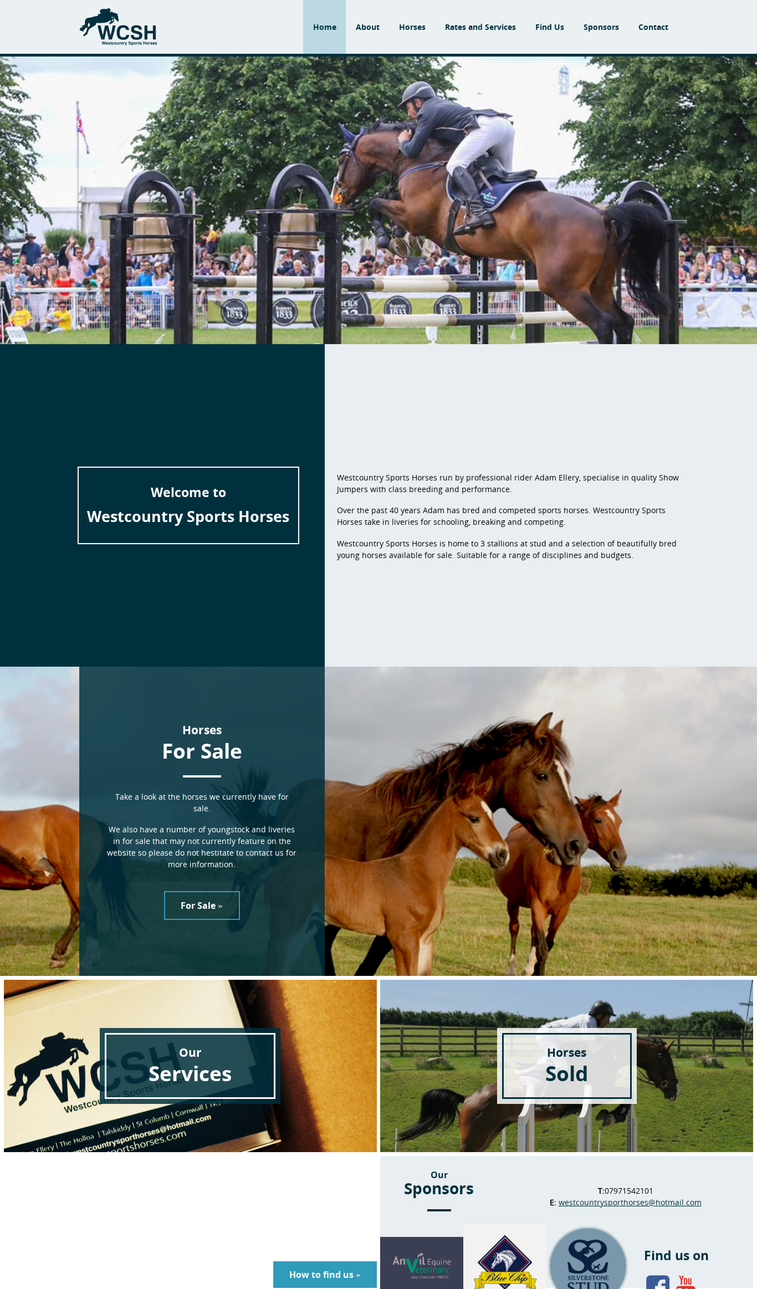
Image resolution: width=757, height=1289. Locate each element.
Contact (653, 27)
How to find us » (325, 1274)
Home (324, 27)
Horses (412, 27)
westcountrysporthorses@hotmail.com (630, 1202)
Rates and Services (480, 27)
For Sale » (202, 905)
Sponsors (601, 27)
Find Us (549, 27)
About (368, 27)
